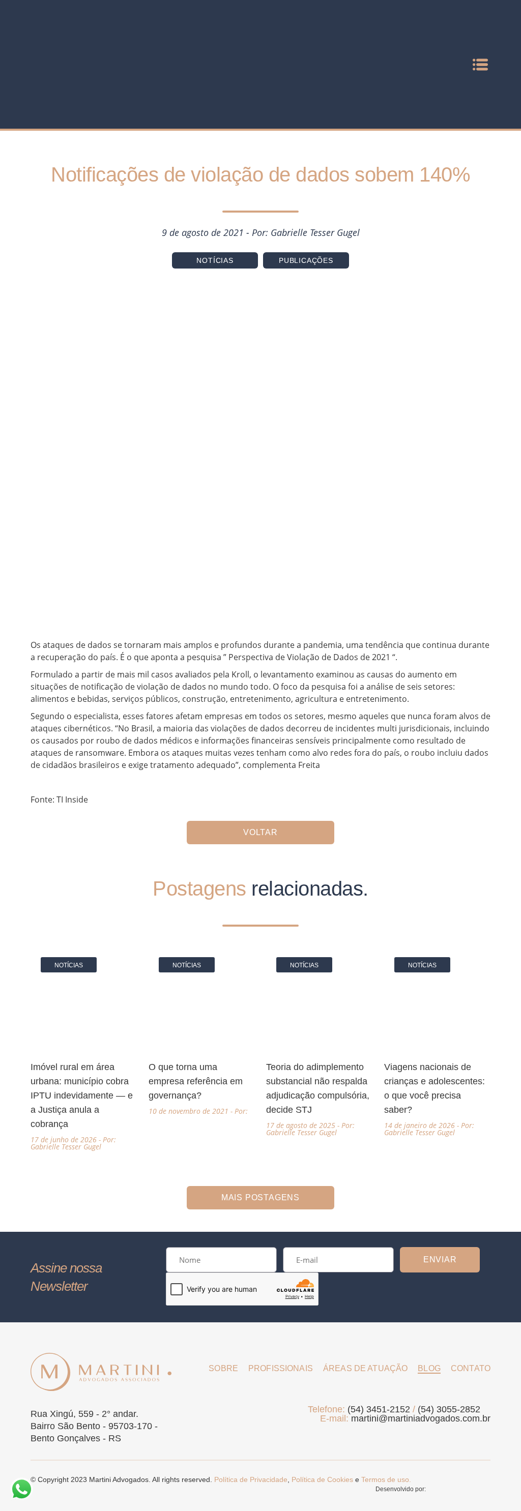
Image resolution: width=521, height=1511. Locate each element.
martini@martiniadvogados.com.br (420, 1418)
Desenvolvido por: (401, 1489)
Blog (429, 1368)
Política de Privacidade (250, 1479)
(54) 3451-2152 (379, 1409)
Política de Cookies (322, 1479)
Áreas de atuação (365, 1368)
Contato (470, 1368)
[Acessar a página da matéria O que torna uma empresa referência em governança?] (202, 1031)
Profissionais (280, 1368)
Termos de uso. (386, 1479)
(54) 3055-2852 (449, 1409)
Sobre (223, 1368)
